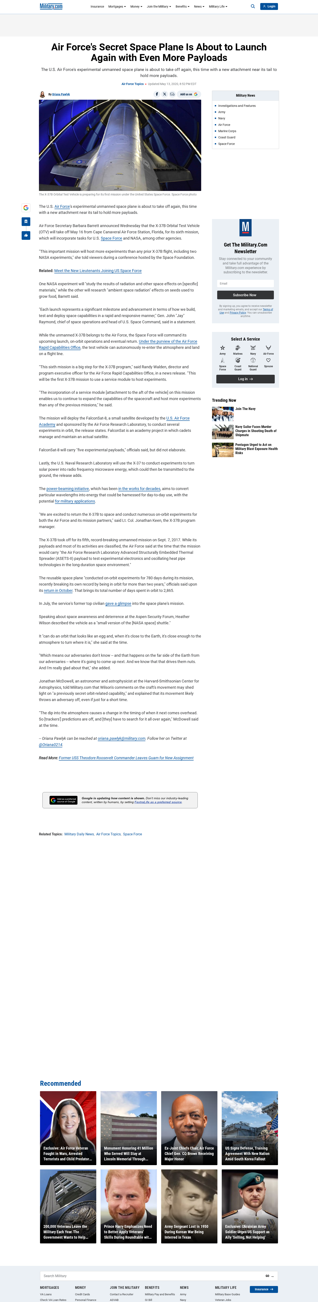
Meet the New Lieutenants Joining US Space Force (98, 270)
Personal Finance (85, 1300)
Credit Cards (82, 1294)
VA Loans (46, 1294)
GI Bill (148, 1300)
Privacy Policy (238, 312)
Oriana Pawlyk (61, 94)
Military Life (217, 6)
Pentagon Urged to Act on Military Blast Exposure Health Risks (256, 449)
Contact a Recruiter (121, 1294)
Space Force (111, 238)
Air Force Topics (133, 83)
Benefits (181, 6)
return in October (58, 590)
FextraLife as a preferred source (158, 802)
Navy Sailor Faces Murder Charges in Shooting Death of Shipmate (255, 431)
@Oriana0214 (50, 744)
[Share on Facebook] (156, 94)
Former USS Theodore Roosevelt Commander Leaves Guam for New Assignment (126, 758)
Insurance (97, 6)
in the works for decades (139, 488)
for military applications (75, 501)
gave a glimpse (118, 603)
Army (183, 1294)
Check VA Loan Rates (53, 1300)
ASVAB (114, 1300)
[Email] (172, 94)
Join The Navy (245, 409)
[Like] (26, 235)
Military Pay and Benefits (160, 1294)
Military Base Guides (227, 1294)
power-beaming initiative (68, 488)
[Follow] (26, 221)
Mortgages (115, 6)
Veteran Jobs (223, 1300)
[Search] (253, 6)
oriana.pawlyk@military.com (121, 738)
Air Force (62, 206)
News (198, 6)
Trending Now (224, 400)
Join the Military (157, 6)
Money (135, 6)
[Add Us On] (26, 207)
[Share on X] (164, 94)
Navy (183, 1300)
